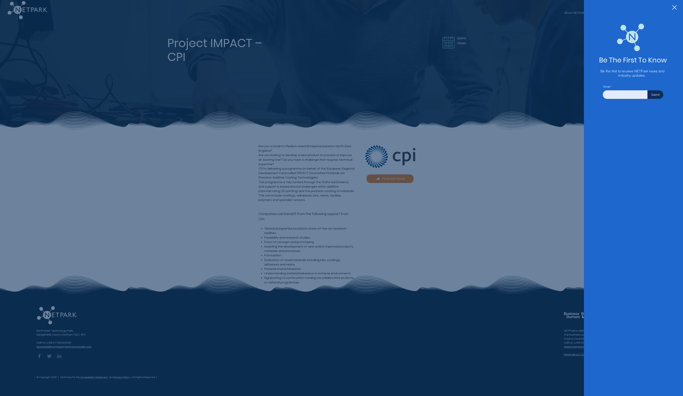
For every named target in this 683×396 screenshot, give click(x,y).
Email (606, 86)
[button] (674, 7)
